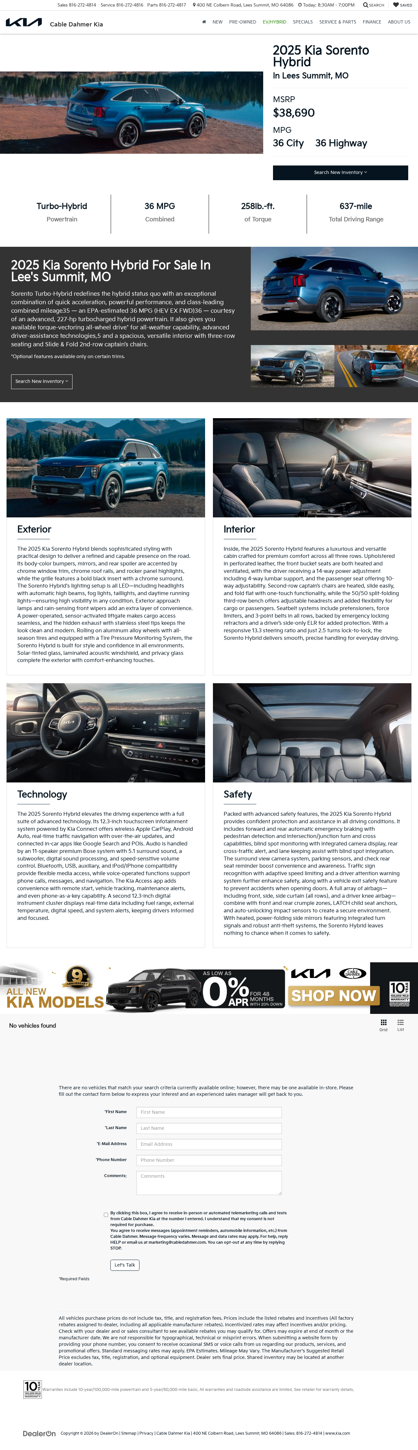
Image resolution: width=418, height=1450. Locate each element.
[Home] (204, 22)
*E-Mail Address (112, 1144)
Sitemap (129, 1433)
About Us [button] (399, 22)
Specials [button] (303, 22)
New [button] (218, 22)
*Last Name (116, 1128)
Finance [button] (372, 22)
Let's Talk (125, 1265)
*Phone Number (111, 1160)
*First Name (115, 1112)
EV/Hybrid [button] (274, 22)
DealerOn (109, 1433)
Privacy (146, 1433)
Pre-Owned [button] (242, 22)
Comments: (115, 1176)
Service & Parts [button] (337, 22)
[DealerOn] (39, 1433)
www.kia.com (337, 1433)
